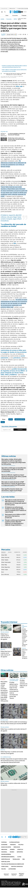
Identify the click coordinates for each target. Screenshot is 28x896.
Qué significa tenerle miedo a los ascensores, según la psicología (11, 489)
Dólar (7, 15)
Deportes (20, 852)
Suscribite (20, 429)
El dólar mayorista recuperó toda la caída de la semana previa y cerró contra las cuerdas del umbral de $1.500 (24, 637)
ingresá (25, 11)
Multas (3, 869)
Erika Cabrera (3, 34)
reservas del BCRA (19, 419)
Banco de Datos (6, 847)
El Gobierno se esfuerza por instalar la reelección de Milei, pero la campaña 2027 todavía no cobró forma (15, 509)
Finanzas (24, 15)
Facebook (5, 837)
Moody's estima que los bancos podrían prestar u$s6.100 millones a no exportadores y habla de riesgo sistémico (15, 522)
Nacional (4, 852)
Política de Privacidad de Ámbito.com (12, 864)
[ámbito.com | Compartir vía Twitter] (21, 34)
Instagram (8, 837)
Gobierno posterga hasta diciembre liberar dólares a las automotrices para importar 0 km (14, 66)
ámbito (2, 19)
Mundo (12, 852)
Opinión (12, 849)
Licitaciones (12, 869)
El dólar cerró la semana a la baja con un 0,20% (23, 683)
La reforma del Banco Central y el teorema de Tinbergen (16, 134)
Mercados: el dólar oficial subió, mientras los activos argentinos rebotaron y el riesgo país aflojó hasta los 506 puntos (13, 461)
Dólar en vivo (12, 8)
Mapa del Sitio (5, 861)
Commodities (17, 552)
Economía (15, 15)
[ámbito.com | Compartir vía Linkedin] (23, 34)
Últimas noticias (14, 842)
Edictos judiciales (17, 866)
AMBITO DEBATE (21, 874)
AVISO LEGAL (5, 866)
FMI (14, 243)
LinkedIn (12, 837)
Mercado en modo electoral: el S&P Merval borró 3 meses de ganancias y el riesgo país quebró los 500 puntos (13, 483)
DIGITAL (6, 874)
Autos (19, 856)
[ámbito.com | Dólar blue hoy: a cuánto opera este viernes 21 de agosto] (17, 652)
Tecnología (16, 859)
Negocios (4, 849)
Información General (8, 856)
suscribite (21, 11)
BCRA (15, 19)
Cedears (25, 552)
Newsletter (23, 837)
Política (20, 844)
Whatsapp (19, 837)
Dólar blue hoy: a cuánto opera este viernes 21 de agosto (24, 654)
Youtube (16, 837)
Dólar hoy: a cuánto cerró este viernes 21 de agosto (5, 636)
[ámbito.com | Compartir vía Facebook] (20, 34)
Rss (23, 859)
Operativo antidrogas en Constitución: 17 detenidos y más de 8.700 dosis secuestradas (13, 469)
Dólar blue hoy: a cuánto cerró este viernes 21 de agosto (6, 654)
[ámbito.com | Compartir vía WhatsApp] (18, 34)
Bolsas (9, 552)
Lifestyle (20, 849)
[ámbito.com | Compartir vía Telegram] (25, 34)
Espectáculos (5, 859)
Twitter (2, 837)
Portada (4, 842)
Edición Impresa (6, 854)
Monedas (3, 552)
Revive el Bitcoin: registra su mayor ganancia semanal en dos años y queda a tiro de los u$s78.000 (13, 476)
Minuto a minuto (4, 679)
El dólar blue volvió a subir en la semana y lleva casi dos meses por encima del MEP (16, 139)
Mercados (17, 847)
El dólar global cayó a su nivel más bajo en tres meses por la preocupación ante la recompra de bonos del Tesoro (14, 690)
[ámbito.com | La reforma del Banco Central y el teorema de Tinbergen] (4, 134)
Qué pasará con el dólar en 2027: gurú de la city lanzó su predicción (15, 516)
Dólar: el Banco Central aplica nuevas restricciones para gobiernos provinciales (14, 70)
